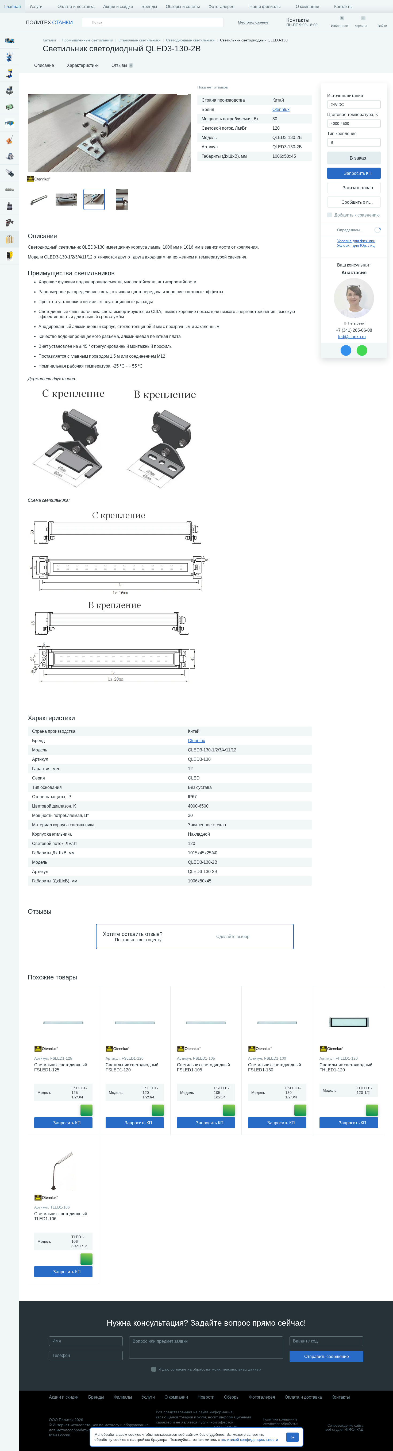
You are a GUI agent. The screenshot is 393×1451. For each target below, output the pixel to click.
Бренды (149, 6)
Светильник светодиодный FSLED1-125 (60, 1067)
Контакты (343, 6)
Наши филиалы (265, 6)
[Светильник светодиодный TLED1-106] (63, 1171)
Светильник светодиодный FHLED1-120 (345, 1067)
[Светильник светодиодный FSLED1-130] (277, 1022)
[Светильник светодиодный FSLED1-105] (206, 1022)
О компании (307, 6)
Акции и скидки (118, 6)
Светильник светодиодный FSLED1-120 (132, 1067)
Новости (206, 1397)
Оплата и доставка (76, 6)
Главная (12, 6)
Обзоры (232, 1397)
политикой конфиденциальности (249, 1439)
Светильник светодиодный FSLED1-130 (274, 1067)
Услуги (36, 6)
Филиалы (123, 1397)
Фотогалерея (221, 6)
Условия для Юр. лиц (356, 245)
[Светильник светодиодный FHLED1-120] (348, 1022)
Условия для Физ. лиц (356, 241)
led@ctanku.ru (352, 336)
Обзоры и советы (183, 6)
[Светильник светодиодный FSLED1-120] (135, 1022)
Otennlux (281, 109)
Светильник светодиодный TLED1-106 (60, 1216)
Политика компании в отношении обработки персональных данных (281, 1423)
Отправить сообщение (326, 1356)
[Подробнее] (86, 1110)
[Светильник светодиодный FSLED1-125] (63, 1022)
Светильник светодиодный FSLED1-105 (203, 1067)
